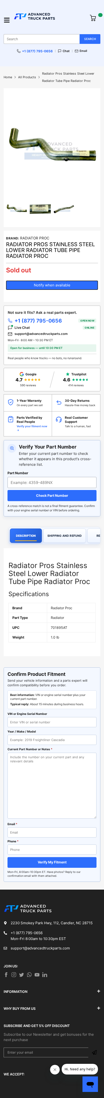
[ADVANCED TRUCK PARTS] (49, 20)
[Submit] (94, 1052)
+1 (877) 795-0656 (37, 51)
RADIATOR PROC (34, 238)
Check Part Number (52, 495)
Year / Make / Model (21, 731)
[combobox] (52, 39)
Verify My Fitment (52, 862)
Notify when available (52, 285)
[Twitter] (13, 974)
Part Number (17, 473)
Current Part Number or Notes (29, 749)
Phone (13, 841)
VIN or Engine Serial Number (27, 714)
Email (83, 51)
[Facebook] (6, 974)
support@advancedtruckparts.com (41, 334)
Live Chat (54, 327)
